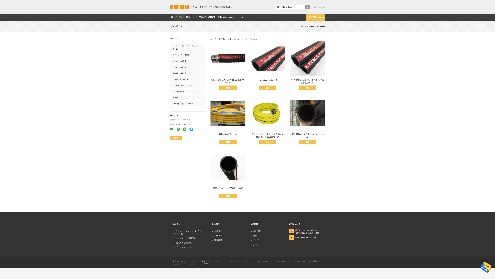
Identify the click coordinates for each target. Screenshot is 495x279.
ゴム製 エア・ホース (180, 79)
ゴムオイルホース (179, 67)
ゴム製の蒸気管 (178, 91)
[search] (307, 7)
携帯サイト (317, 261)
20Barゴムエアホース (228, 134)
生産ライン (219, 231)
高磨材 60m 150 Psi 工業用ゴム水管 (228, 188)
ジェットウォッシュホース (183, 85)
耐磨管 (175, 97)
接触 (228, 87)
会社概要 (257, 231)
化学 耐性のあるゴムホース (183, 103)
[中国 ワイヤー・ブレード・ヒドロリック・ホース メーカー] (179, 7)
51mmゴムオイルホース (268, 80)
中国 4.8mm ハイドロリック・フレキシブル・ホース (194, 261)
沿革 (255, 235)
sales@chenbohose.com (303, 237)
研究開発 (218, 240)
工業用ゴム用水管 (179, 73)
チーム (256, 244)
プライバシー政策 (299, 261)
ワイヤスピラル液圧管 (181, 55)
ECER (206, 264)
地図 (309, 261)
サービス (257, 240)
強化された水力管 (179, 61)
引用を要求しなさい (315, 17)
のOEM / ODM (220, 235)
